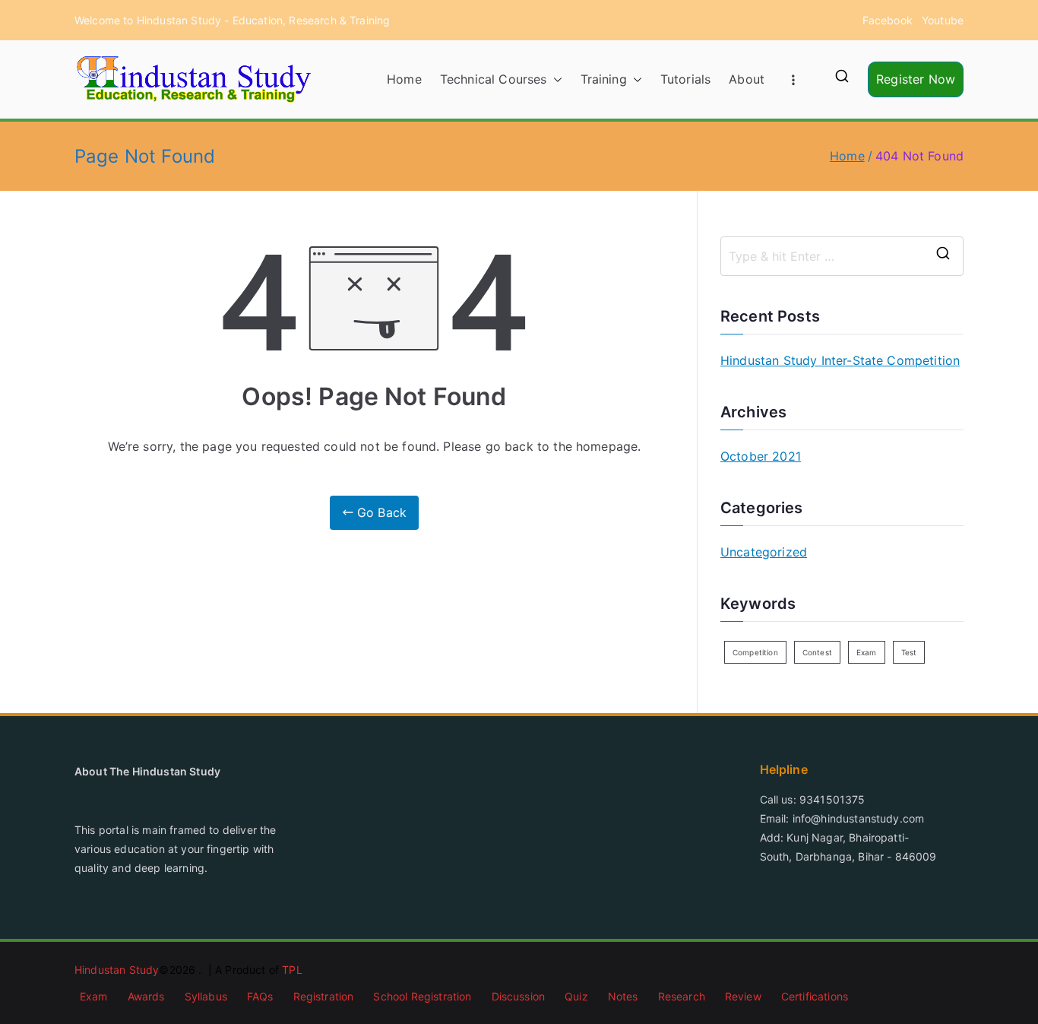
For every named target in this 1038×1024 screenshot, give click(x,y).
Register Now (915, 79)
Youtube (943, 20)
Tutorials (685, 79)
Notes (623, 996)
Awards (146, 996)
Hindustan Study (116, 969)
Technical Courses (493, 79)
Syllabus (206, 996)
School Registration (422, 996)
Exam (866, 652)
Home (404, 79)
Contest (817, 652)
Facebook (887, 20)
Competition (755, 652)
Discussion (519, 996)
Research (681, 996)
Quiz (576, 996)
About (746, 79)
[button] (554, 79)
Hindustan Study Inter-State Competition (840, 360)
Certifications (814, 996)
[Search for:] (842, 256)
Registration (323, 996)
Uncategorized (763, 552)
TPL (292, 969)
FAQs (260, 996)
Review (743, 996)
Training (604, 79)
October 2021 (760, 456)
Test (909, 652)
